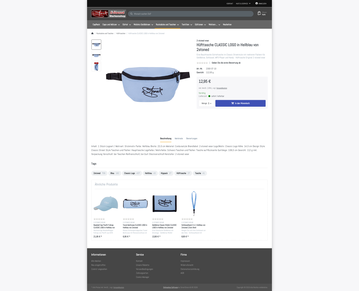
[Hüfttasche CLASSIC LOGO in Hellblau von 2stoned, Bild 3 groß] (96, 66)
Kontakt (230, 3)
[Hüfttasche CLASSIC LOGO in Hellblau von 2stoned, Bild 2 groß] (96, 55)
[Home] (92, 33)
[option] (148, 83)
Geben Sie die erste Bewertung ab (226, 62)
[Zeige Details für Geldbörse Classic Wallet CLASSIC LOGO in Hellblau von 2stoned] (164, 203)
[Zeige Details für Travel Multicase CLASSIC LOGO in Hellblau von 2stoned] (135, 203)
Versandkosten (221, 88)
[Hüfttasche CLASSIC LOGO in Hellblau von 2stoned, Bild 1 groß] (96, 44)
